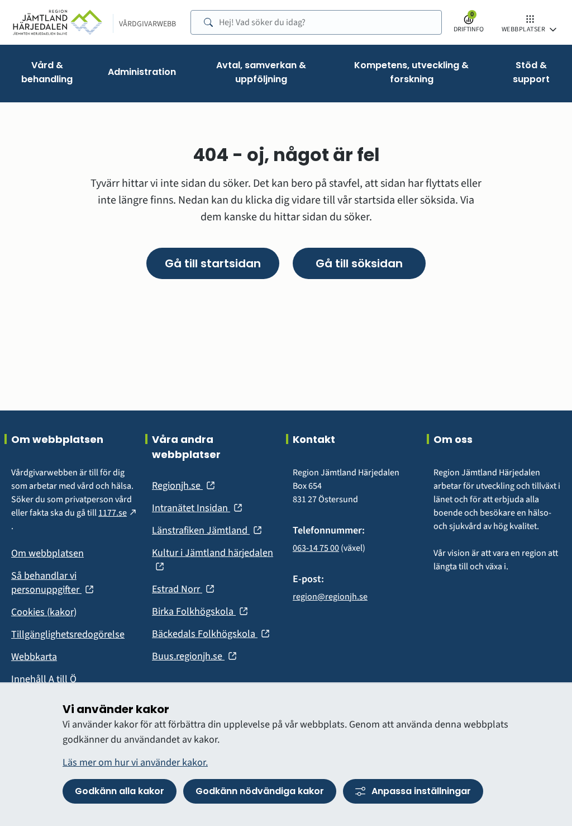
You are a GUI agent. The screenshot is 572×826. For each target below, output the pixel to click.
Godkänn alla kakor (119, 791)
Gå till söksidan (359, 263)
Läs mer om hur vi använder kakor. (135, 763)
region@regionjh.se (330, 597)
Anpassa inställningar (421, 791)
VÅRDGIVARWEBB (147, 24)
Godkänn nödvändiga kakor (260, 791)
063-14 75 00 (316, 548)
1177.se (118, 513)
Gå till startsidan (213, 263)
